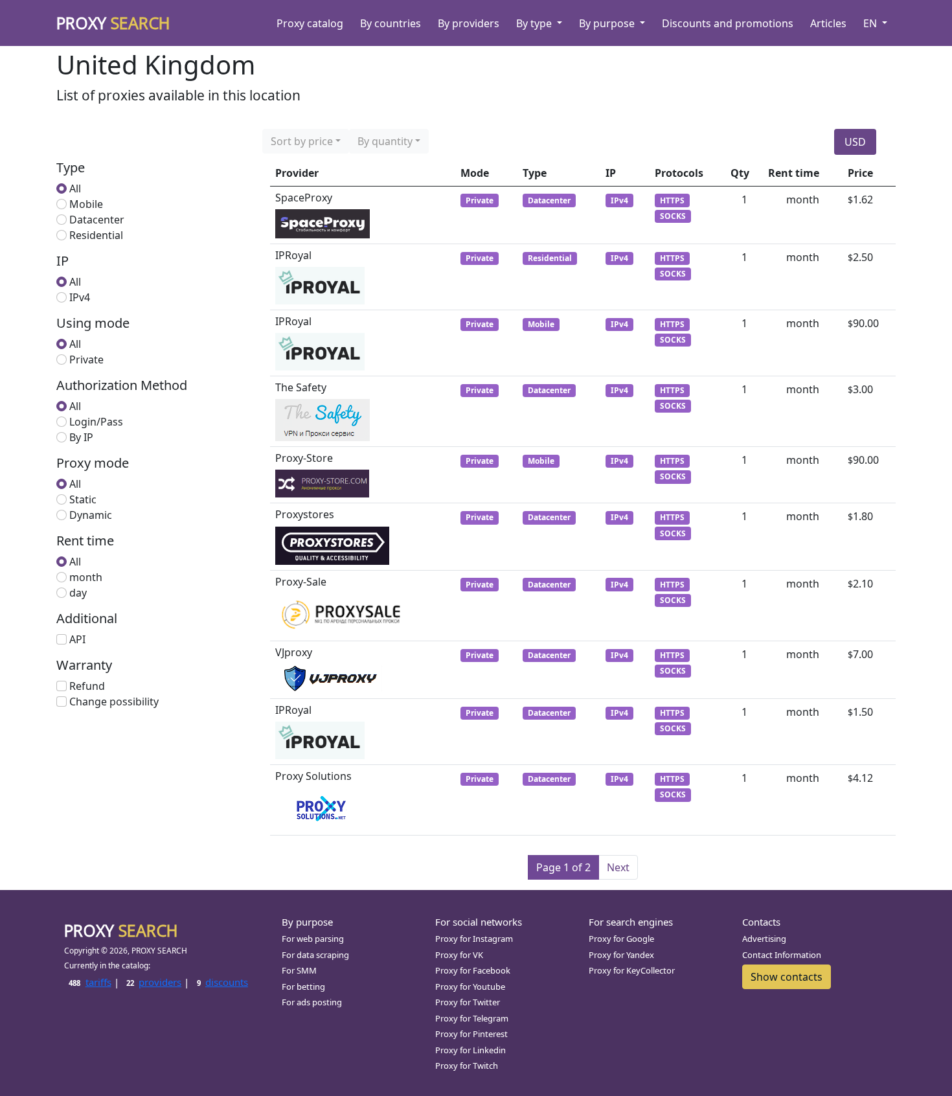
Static (82, 499)
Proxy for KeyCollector (632, 970)
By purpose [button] (608, 23)
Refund (87, 686)
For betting (303, 986)
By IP (81, 437)
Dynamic (90, 515)
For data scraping (315, 955)
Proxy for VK (459, 955)
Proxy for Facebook (472, 970)
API (77, 639)
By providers (468, 23)
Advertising (764, 938)
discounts (222, 982)
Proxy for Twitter (467, 1002)
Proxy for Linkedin (470, 1050)
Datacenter (96, 219)
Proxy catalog (310, 23)
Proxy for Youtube (470, 986)
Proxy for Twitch (466, 1065)
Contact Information (781, 955)
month (85, 577)
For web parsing (313, 938)
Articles (828, 23)
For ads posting (312, 1002)
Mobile (86, 204)
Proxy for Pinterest (471, 1034)
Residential (96, 235)
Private (86, 359)
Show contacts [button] (786, 977)
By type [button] (535, 23)
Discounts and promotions (727, 23)
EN (871, 23)
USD (855, 142)
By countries (390, 23)
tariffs (90, 982)
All (75, 188)
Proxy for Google (621, 938)
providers (153, 982)
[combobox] (305, 141)
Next (618, 867)
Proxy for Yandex (621, 955)
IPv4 (79, 297)
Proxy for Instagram (474, 938)
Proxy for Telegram (471, 1018)
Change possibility (114, 701)
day (78, 593)
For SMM (299, 970)
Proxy (113, 23)
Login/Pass (96, 422)
